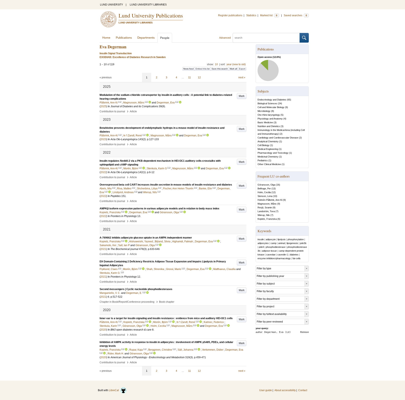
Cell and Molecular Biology (271, 107)
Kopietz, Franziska (267, 219)
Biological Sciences (267, 103)
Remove (304, 332)
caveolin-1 (282, 254)
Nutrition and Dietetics (269, 126)
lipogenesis (292, 243)
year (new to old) (236, 64)
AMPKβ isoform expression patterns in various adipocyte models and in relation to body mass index (159, 208)
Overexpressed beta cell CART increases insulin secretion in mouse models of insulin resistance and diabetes (166, 184)
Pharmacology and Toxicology (273, 153)
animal (281, 243)
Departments (146, 37)
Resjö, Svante (265, 207)
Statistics (251, 15)
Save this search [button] (220, 69)
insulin (261, 239)
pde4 (261, 247)
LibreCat (114, 390)
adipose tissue (269, 250)
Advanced (225, 37)
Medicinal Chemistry (268, 156)
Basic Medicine (265, 122)
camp (273, 243)
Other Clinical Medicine (269, 164)
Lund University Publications (151, 15)
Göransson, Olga (266, 184)
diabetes (294, 254)
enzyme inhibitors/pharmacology (274, 258)
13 (273, 188)
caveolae (270, 254)
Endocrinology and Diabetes (272, 99)
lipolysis (282, 239)
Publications (124, 37)
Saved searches (295, 15)
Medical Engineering (268, 149)
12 (199, 77)
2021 (103, 249)
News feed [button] (188, 69)
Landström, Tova (266, 211)
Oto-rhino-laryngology (269, 115)
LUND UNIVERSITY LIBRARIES (148, 4)
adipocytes (263, 243)
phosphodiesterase (275, 247)
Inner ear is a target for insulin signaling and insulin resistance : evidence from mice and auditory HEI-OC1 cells (166, 318)
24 (280, 103)
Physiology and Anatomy (270, 118)
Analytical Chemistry (268, 141)
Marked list (268, 15)
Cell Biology (263, 145)
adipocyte (271, 239)
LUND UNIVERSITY (111, 4)
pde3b (303, 243)
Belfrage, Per (264, 188)
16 (278, 184)
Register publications (230, 15)
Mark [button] (241, 96)
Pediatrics (263, 160)
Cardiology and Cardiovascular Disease (278, 137)
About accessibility (285, 390)
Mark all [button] (233, 69)
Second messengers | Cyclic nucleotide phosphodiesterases (136, 289)
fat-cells (297, 258)
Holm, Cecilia (264, 192)
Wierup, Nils (264, 215)
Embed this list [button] (203, 69)
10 (216, 64)
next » (241, 77)
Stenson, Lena (265, 196)
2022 (103, 172)
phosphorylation (296, 239)
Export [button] (242, 69)
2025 (103, 106)
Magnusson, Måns (267, 203)
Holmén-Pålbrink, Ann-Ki (270, 200)
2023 (103, 139)
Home (106, 37)
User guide (265, 390)
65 (289, 99)
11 (189, 77)
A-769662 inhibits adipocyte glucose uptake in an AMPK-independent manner (146, 237)
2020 (103, 329)
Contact (302, 390)
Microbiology (264, 111)
